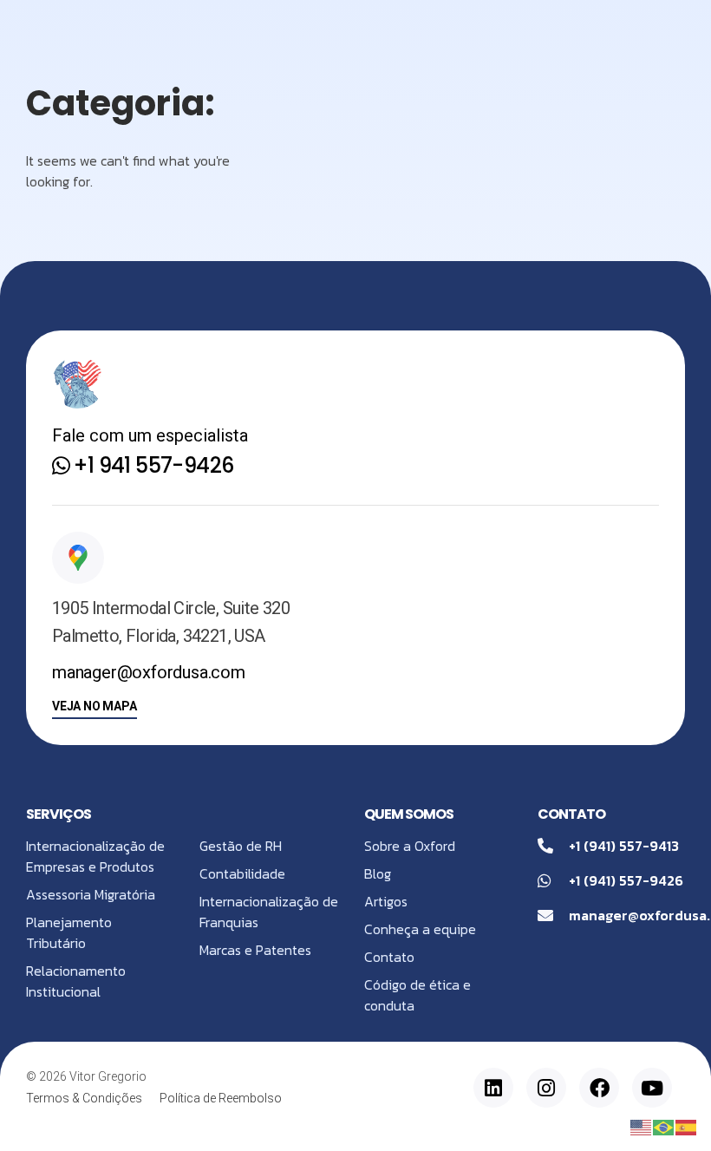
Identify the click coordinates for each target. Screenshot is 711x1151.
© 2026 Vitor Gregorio (86, 1076)
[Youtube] (652, 1088)
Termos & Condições (84, 1098)
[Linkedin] (493, 1088)
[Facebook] (599, 1088)
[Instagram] (546, 1088)
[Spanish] (686, 1125)
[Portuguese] (664, 1125)
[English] (641, 1125)
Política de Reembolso (221, 1098)
